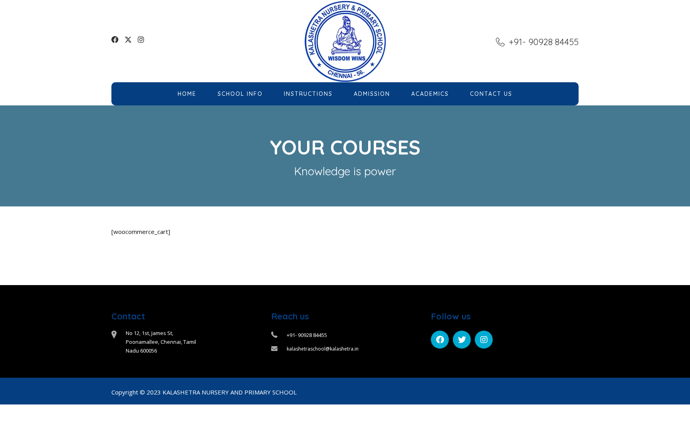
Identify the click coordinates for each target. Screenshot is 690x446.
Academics (430, 93)
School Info (240, 93)
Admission (372, 93)
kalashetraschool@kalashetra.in (323, 348)
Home (187, 93)
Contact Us (491, 93)
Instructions (308, 93)
